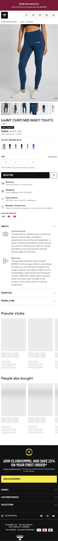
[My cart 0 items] (46, 15)
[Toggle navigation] (26, 15)
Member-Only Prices (16, 206)
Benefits (4, 226)
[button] (33, 15)
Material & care (7, 301)
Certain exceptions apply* (12, 469)
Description (6, 293)
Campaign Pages (9, 22)
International (11, 516)
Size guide (52, 156)
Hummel (5, 490)
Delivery (10, 182)
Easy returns (12, 198)
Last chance (26, 22)
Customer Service (10, 497)
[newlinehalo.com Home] (4, 15)
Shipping (10, 190)
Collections (7, 504)
